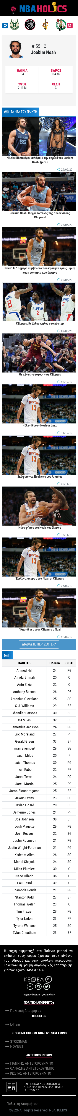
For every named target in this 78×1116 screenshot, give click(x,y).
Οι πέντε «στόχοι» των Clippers (40, 374)
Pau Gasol (24, 883)
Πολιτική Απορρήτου (25, 1010)
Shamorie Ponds (24, 890)
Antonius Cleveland (24, 699)
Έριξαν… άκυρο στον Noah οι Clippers (40, 578)
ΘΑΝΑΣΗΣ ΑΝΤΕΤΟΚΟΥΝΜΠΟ (32, 1068)
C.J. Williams (24, 706)
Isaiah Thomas (24, 762)
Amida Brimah (24, 677)
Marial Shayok (24, 861)
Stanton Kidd (24, 897)
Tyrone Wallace (24, 925)
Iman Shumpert (24, 748)
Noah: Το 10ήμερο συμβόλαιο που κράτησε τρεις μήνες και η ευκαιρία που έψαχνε (40, 270)
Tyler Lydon (24, 918)
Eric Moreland (24, 734)
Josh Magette (24, 826)
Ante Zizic (24, 684)
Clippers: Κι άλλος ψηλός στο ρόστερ (40, 323)
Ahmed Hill (24, 670)
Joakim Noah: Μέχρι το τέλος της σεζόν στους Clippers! (40, 215)
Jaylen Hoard (24, 805)
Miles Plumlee (24, 869)
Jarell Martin (24, 784)
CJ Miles (24, 720)
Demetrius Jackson (24, 727)
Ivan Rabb (24, 769)
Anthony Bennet (24, 692)
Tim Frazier (24, 911)
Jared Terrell (24, 777)
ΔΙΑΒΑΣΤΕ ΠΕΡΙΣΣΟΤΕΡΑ (39, 644)
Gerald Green (24, 741)
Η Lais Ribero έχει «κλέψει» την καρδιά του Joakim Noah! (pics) (40, 160)
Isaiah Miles (24, 755)
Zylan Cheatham (24, 932)
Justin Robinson (24, 840)
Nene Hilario (24, 876)
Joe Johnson (24, 819)
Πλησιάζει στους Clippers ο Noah (40, 629)
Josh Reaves (24, 833)
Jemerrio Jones (24, 812)
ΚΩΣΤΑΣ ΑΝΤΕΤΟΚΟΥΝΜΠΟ (30, 1073)
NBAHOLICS (58, 1110)
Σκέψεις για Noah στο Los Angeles (40, 477)
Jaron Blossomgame (24, 791)
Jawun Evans (24, 798)
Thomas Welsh (24, 904)
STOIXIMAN (18, 1041)
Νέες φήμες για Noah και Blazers (39, 527)
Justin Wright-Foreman (24, 847)
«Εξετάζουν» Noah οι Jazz (40, 425)
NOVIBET (16, 1046)
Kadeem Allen (24, 855)
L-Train (15, 1024)
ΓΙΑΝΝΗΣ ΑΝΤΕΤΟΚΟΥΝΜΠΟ (31, 1063)
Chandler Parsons (24, 713)
